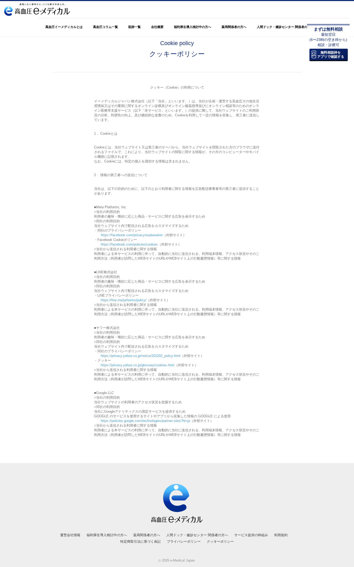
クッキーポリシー (220, 541)
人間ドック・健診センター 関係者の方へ (285, 27)
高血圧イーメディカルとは (64, 27)
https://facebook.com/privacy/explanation (132, 235)
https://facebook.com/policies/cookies (129, 244)
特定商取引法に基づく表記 (140, 541)
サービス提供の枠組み (251, 535)
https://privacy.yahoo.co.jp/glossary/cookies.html (137, 365)
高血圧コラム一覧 (105, 27)
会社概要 (157, 27)
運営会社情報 (70, 535)
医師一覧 (134, 27)
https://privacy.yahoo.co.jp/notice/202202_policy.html (140, 356)
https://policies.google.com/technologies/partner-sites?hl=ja (145, 421)
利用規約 (281, 535)
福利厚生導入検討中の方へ (192, 27)
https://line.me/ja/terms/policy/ (123, 300)
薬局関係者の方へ (234, 27)
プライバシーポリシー (184, 541)
